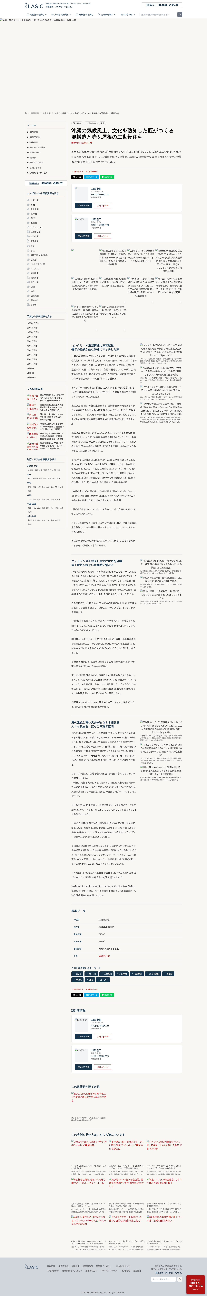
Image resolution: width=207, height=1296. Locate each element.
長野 (39, 487)
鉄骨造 (34, 213)
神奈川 (35, 478)
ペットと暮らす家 (38, 264)
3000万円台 (32, 341)
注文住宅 (47, 113)
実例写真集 (33, 137)
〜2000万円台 (33, 332)
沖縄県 (79, 979)
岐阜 (30, 491)
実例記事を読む (37, 14)
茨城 (49, 478)
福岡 (30, 520)
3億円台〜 (31, 377)
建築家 (31, 157)
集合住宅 (35, 282)
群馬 (58, 478)
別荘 (33, 250)
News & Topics (35, 162)
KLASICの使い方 (123, 1266)
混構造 (34, 222)
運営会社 (137, 1270)
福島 (58, 470)
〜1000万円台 (33, 323)
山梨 (48, 487)
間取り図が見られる (39, 255)
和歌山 (53, 499)
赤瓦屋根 (123, 973)
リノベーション (37, 227)
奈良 (43, 499)
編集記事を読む (86, 14)
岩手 (40, 470)
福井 (61, 487)
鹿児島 (57, 520)
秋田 (49, 470)
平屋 (33, 246)
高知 (30, 512)
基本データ (93, 171)
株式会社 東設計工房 (81, 143)
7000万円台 (32, 359)
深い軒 (79, 973)
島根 (48, 508)
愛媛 (57, 508)
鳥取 (43, 508)
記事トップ (78, 171)
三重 (58, 499)
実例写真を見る (61, 14)
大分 (48, 520)
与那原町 (138, 973)
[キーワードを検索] (179, 14)
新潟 (43, 487)
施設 (33, 291)
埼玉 (40, 478)
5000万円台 (32, 350)
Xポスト (78, 177)
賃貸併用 (35, 277)
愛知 (30, 487)
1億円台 (30, 368)
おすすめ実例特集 (36, 147)
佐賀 (34, 520)
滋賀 (48, 499)
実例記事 (35, 113)
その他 (33, 304)
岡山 (34, 508)
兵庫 (39, 499)
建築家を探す (107, 14)
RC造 (33, 218)
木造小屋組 (154, 973)
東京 (30, 478)
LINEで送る (108, 177)
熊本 (43, 520)
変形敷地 (35, 241)
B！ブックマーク (91, 177)
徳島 (61, 508)
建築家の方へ (91, 1270)
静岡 (34, 487)
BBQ (91, 979)
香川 (52, 508)
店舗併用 (35, 273)
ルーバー (104, 979)
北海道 (30, 470)
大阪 (30, 499)
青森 (36, 470)
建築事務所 (33, 152)
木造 (33, 204)
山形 (54, 470)
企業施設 (35, 295)
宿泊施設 (35, 300)
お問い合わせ (126, 14)
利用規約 (126, 1270)
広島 (30, 508)
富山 (52, 487)
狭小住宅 (35, 236)
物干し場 (92, 973)
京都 (34, 499)
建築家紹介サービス (37, 172)
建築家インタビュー (104, 1266)
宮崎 (52, 520)
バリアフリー (36, 268)
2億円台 (30, 372)
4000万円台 (32, 345)
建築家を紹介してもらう (72, 1270)
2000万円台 (32, 336)
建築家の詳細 (83, 205)
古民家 (34, 259)
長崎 (39, 520)
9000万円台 (32, 363)
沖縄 (30, 524)
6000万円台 (32, 354)
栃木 (54, 478)
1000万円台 (32, 327)
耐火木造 (35, 209)
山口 (39, 508)
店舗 (33, 286)
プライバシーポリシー (110, 1270)
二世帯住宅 (36, 231)
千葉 (45, 478)
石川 (57, 487)
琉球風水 (108, 973)
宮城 (45, 470)
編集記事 (32, 142)
